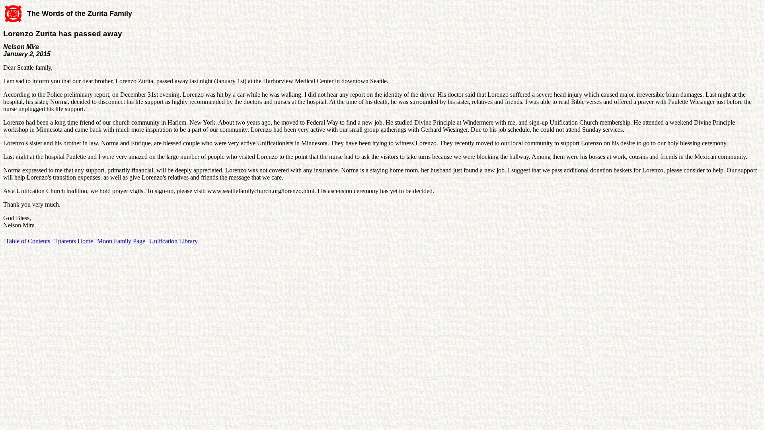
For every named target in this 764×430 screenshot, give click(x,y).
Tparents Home (73, 241)
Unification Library (173, 241)
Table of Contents (28, 241)
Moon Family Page (121, 241)
